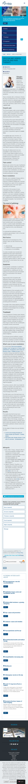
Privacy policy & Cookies (14, 752)
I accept (6, 781)
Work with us (14, 760)
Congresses (6, 41)
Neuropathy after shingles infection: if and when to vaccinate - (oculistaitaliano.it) (15, 438)
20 (18, 479)
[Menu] (24, 3)
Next (23, 16)
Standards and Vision (14, 754)
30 (8, 471)
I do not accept (13, 781)
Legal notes (14, 755)
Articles (8, 54)
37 (17, 479)
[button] (22, 39)
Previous (5, 16)
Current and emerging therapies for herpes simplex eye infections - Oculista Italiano (14, 434)
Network (14, 757)
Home (4, 54)
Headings (6, 37)
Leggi (5, 23)
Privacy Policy (20, 552)
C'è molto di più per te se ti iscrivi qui (14, 496)
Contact (14, 758)
